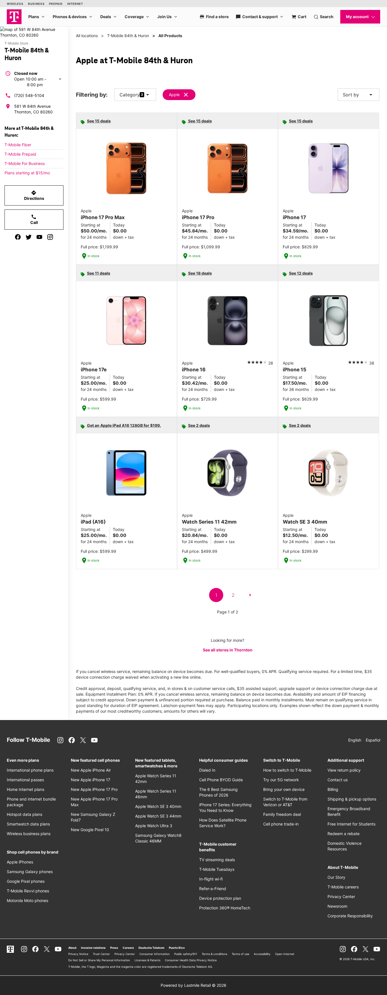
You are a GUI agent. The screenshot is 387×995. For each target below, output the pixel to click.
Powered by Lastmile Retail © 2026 (193, 985)
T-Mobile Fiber (18, 144)
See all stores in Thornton (227, 649)
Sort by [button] (358, 94)
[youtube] (39, 237)
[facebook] (17, 237)
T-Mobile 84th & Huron (128, 35)
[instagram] (50, 237)
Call (34, 219)
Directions (34, 195)
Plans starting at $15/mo (27, 172)
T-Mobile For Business (25, 163)
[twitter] (28, 237)
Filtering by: (92, 95)
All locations (87, 35)
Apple (174, 94)
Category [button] (130, 95)
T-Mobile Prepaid (20, 154)
